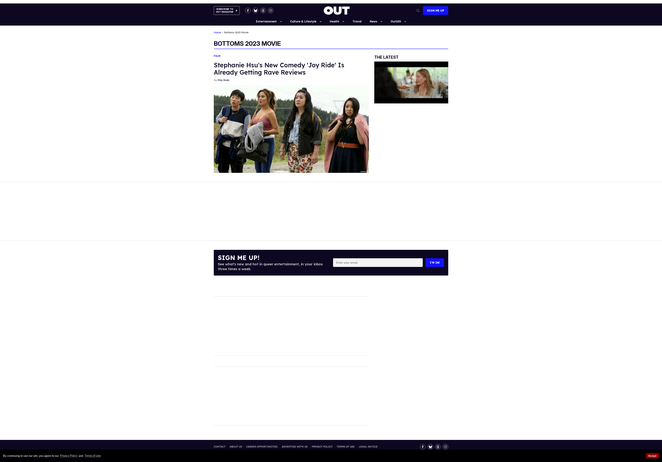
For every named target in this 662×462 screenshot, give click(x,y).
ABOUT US (236, 446)
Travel (357, 21)
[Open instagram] (270, 10)
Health (334, 21)
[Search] (418, 10)
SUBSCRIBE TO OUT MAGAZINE (224, 10)
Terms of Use (93, 455)
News (373, 21)
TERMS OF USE (346, 446)
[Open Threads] (263, 10)
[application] (411, 82)
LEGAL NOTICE (368, 446)
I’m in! (435, 262)
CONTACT (219, 446)
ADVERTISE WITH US (295, 446)
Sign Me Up (435, 10)
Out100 (396, 21)
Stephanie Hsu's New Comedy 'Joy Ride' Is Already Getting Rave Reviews (279, 68)
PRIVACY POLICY (322, 446)
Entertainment (266, 21)
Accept (652, 455)
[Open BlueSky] (255, 10)
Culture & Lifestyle (303, 21)
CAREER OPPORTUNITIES (262, 446)
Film (217, 56)
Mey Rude (223, 80)
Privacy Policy (68, 455)
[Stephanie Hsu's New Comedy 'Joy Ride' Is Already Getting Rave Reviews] (291, 129)
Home (217, 32)
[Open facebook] (248, 10)
